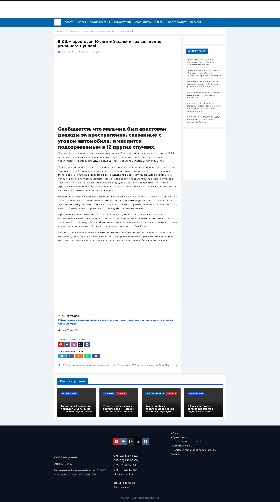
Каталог (195, 22)
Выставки (109, 393)
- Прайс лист (178, 437)
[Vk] (67, 344)
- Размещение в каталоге (186, 441)
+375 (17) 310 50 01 (124, 465)
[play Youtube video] (118, 278)
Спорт (82, 22)
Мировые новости (155, 393)
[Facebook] (87, 344)
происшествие (88, 52)
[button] (62, 356)
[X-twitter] (80, 344)
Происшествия (100, 22)
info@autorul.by (123, 474)
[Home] (57, 22)
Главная (60, 31)
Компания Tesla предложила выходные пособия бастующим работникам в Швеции (159, 410)
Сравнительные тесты (150, 22)
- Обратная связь (181, 445)
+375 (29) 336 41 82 (126, 455)
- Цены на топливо (124, 482)
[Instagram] (74, 344)
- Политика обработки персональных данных (193, 452)
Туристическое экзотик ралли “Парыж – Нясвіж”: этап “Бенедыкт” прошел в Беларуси (118, 410)
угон (98, 52)
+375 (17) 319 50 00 (125, 469)
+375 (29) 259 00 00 (128, 460)
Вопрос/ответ (177, 22)
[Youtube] (61, 344)
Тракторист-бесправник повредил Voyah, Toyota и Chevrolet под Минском (76, 409)
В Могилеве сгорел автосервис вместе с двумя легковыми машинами (200, 410)
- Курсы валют (121, 487)
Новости (69, 22)
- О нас (175, 433)
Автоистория (123, 22)
